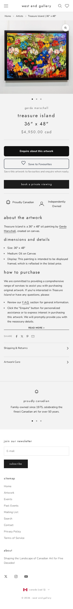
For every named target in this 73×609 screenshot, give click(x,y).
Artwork (9, 493)
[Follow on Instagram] (16, 576)
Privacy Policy (12, 531)
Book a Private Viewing (36, 184)
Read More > (36, 327)
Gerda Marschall (36, 108)
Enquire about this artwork (36, 151)
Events (8, 499)
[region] (36, 401)
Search (8, 518)
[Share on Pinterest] (27, 336)
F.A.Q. (25, 302)
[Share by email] (32, 336)
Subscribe (16, 464)
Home (7, 486)
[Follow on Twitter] (6, 576)
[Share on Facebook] (16, 336)
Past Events (11, 506)
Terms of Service (14, 538)
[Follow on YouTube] (26, 576)
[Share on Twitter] (22, 336)
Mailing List (11, 512)
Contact (8, 525)
